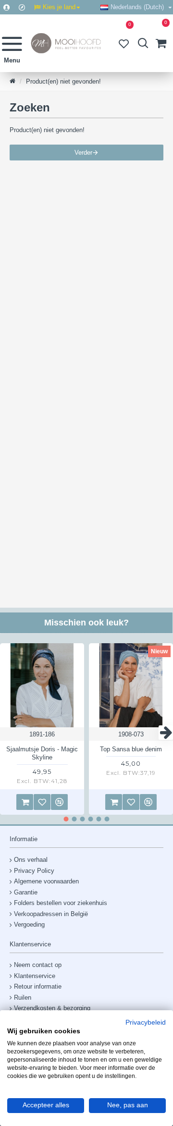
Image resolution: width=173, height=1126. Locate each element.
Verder (83, 152)
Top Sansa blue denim (131, 749)
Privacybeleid (145, 1022)
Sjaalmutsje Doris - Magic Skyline (42, 753)
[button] (7, 732)
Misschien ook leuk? (86, 622)
